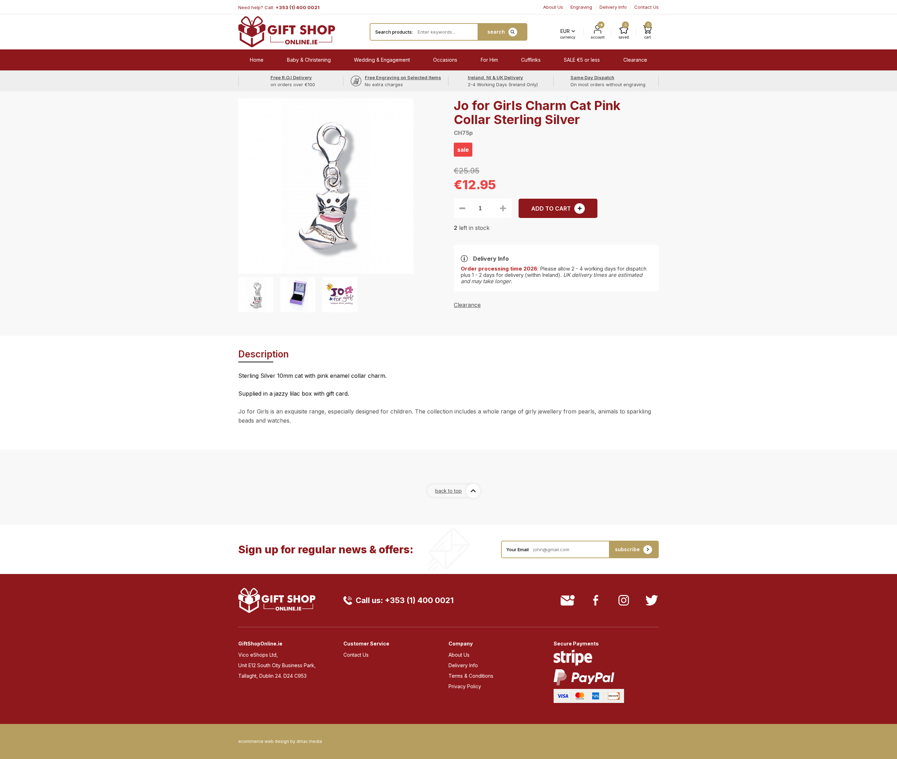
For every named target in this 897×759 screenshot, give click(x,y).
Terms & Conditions (470, 676)
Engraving (581, 7)
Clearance (635, 60)
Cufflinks (531, 60)
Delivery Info (613, 7)
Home (256, 60)
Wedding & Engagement (382, 60)
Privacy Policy (464, 686)
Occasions (445, 60)
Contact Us (646, 7)
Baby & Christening (309, 60)
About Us (553, 7)
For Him (489, 60)
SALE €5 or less (582, 60)
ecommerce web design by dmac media (280, 741)
